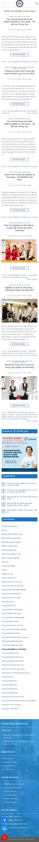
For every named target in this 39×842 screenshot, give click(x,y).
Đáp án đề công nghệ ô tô (11, 538)
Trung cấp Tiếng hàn (9, 685)
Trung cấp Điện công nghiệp (12, 609)
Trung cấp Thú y (8, 677)
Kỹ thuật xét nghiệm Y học (11, 554)
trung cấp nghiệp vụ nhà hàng (19, 277)
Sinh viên (5, 562)
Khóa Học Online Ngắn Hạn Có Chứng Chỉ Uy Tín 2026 (21, 484)
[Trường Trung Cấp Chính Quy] (19, 3)
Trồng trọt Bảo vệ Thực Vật (11, 582)
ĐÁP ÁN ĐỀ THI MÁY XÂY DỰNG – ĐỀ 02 (22, 511)
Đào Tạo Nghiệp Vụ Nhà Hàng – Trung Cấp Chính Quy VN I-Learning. (19, 227)
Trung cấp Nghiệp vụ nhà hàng (19, 16)
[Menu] (3, 3)
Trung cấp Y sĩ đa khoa (10, 708)
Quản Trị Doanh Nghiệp (10, 558)
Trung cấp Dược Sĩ (9, 605)
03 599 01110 (17, 816)
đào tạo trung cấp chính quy (28, 414)
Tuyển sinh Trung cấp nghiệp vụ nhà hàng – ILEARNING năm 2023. (19, 177)
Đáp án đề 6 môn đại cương (12, 534)
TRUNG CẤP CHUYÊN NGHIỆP (15, 361)
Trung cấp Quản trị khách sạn (23, 68)
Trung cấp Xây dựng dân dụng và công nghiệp (19, 700)
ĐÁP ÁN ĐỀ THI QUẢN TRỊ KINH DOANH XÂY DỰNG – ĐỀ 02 (19, 504)
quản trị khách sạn (19, 355)
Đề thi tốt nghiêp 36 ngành (11, 542)
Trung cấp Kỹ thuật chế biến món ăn (15, 637)
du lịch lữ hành (18, 353)
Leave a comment (32, 61)
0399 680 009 (17, 820)
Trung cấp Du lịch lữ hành (11, 598)
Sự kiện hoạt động (8, 566)
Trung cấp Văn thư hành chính (13, 697)
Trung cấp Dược (8, 601)
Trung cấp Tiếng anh (9, 681)
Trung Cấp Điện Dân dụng (11, 613)
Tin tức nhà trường (8, 578)
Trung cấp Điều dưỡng (10, 621)
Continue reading (19, 54)
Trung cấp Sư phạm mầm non (13, 665)
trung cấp (17, 417)
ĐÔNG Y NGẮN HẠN (9, 546)
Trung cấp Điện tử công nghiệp (13, 617)
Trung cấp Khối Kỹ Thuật (11, 633)
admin (29, 29)
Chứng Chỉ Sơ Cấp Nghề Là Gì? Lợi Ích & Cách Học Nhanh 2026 (22, 491)
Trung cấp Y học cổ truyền (11, 704)
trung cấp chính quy (26, 417)
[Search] (36, 4)
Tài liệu (4, 570)
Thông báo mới (7, 574)
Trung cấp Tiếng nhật (9, 689)
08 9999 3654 (22, 824)
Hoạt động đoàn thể (9, 550)
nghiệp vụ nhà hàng (7, 417)
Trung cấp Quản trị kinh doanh (13, 661)
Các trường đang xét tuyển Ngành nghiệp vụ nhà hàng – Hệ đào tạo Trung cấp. (19, 123)
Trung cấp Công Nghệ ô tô (11, 594)
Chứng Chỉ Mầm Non (9, 526)
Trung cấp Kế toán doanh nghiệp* (14, 629)
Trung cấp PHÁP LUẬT (10, 653)
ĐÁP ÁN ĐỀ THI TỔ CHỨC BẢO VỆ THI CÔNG (22, 498)
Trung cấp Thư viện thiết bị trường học (16, 673)
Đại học (4, 530)
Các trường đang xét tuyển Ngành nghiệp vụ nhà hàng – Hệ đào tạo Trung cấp (19, 21)
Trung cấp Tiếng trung (10, 693)
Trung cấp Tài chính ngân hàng (13, 669)
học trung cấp (28, 353)
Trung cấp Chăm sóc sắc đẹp (12, 586)
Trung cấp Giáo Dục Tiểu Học (12, 625)
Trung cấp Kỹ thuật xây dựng (12, 641)
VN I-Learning (24, 419)
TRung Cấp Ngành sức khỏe (12, 645)
